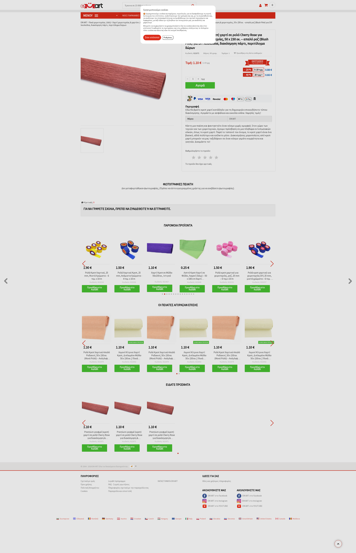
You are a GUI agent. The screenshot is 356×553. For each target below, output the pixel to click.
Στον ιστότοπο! (152, 37)
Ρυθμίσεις (168, 37)
